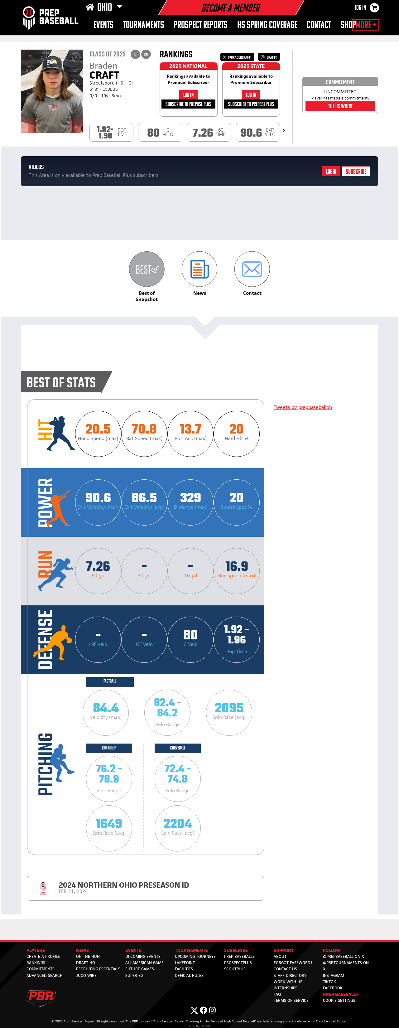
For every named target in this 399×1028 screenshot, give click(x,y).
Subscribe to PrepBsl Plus (188, 105)
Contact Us (285, 969)
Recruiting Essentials (98, 969)
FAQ (277, 994)
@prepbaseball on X (343, 956)
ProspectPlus (238, 962)
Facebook (333, 988)
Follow (331, 950)
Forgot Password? (293, 962)
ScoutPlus (235, 969)
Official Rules (189, 975)
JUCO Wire (86, 975)
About (280, 956)
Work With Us (288, 981)
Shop (348, 25)
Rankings (35, 962)
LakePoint (185, 962)
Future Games (139, 969)
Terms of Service (291, 1000)
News (82, 950)
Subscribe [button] (236, 950)
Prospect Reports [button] (201, 25)
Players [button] (35, 950)
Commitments (40, 969)
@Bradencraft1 (239, 58)
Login (331, 172)
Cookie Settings (339, 1000)
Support (284, 950)
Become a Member (230, 8)
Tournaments (143, 25)
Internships (285, 988)
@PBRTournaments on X (346, 966)
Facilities (184, 969)
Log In (360, 8)
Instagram (333, 975)
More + (365, 26)
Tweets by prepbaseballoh (303, 407)
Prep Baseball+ (239, 956)
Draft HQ (85, 962)
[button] (147, 277)
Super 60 (134, 975)
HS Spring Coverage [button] (267, 25)
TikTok (329, 981)
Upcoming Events (143, 956)
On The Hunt (89, 956)
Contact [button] (319, 25)
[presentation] (284, 130)
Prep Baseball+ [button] (340, 994)
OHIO (105, 8)
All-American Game (144, 962)
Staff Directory (290, 975)
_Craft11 (270, 58)
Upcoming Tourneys (195, 956)
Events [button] (103, 25)
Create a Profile (43, 956)
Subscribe (356, 172)
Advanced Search (44, 975)
